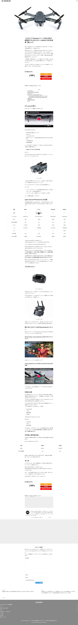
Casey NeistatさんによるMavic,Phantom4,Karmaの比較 (38, 97)
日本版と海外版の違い (31, 99)
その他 (1, 613)
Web (1, 609)
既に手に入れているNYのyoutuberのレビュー (35, 94)
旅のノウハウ (3, 617)
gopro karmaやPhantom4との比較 (33, 92)
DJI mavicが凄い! (30, 90)
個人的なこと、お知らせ (5, 611)
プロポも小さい (30, 93)
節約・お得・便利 (4, 608)
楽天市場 (46, 76)
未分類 (1, 615)
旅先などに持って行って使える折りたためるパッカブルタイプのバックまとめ (18, 591)
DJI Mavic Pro (28, 71)
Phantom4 (53, 209)
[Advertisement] (49, 502)
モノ (1, 606)
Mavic (25, 209)
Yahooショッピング (46, 78)
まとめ (29, 101)
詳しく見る (34, 515)
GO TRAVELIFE (6, 1)
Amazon (46, 74)
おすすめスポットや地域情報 (6, 604)
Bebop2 (64, 209)
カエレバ (32, 85)
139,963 (53, 236)
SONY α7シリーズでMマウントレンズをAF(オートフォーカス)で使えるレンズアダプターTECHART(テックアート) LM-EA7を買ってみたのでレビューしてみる (58, 591)
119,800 (25, 236)
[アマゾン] (39, 212)
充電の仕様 (29, 98)
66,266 (64, 236)
